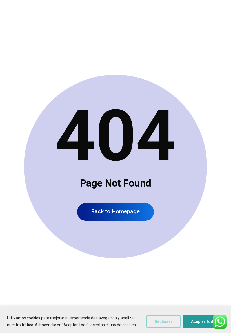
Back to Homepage (115, 211)
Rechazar (163, 321)
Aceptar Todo (203, 321)
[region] (115, 319)
